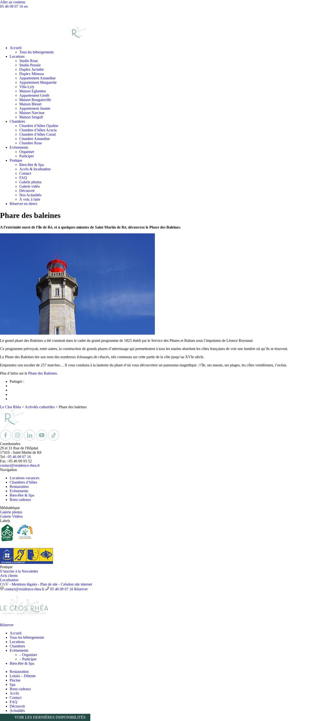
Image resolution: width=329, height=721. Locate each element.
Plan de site (49, 584)
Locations (17, 56)
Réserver (81, 589)
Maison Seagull (31, 117)
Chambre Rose (30, 143)
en (26, 6)
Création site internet (76, 584)
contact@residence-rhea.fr (20, 465)
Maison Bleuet (30, 104)
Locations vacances (24, 478)
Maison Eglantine (32, 91)
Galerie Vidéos (11, 516)
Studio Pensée (30, 65)
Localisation (9, 580)
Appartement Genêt (34, 95)
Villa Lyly (26, 87)
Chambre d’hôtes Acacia (38, 130)
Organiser (26, 152)
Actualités (17, 710)
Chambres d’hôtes (23, 482)
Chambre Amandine (34, 139)
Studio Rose (28, 61)
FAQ (23, 178)
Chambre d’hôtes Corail (37, 134)
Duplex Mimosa (31, 74)
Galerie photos (30, 182)
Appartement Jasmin (34, 108)
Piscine (15, 680)
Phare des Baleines (42, 373)
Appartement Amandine (37, 78)
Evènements (19, 147)
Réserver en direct (23, 204)
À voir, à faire (29, 199)
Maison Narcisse (32, 113)
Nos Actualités (30, 195)
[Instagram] (18, 439)
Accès (14, 693)
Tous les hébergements (36, 52)
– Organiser (28, 655)
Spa (12, 685)
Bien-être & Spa (31, 165)
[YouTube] (42, 439)
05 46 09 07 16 (12, 6)
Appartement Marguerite (38, 82)
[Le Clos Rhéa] (43, 40)
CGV (4, 584)
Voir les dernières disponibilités (50, 717)
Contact (25, 173)
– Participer (28, 659)
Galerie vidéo (29, 186)
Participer (26, 156)
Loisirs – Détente (23, 676)
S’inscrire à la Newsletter (19, 571)
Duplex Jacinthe (31, 69)
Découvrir (27, 191)
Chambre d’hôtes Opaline (38, 126)
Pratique (16, 160)
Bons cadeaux (20, 500)
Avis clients (9, 576)
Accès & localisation (35, 169)
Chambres (17, 121)
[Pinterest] (53, 439)
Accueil (15, 48)
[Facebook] (6, 439)
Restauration (19, 487)
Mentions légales (24, 584)
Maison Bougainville (35, 100)
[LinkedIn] (30, 439)
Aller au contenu (12, 2)
